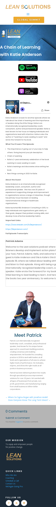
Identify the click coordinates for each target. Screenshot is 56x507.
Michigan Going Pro (14, 486)
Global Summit (29, 19)
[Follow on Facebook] (9, 503)
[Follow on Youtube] (24, 503)
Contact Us (10, 483)
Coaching (10, 478)
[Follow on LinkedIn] (16, 503)
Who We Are (11, 475)
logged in (19, 422)
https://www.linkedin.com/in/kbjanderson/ (24, 225)
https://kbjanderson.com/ (17, 229)
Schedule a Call (12, 480)
